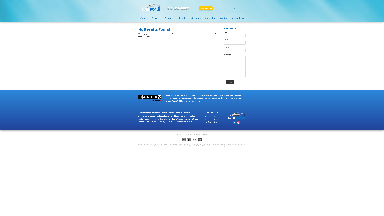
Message (227, 55)
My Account (237, 9)
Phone (227, 47)
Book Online (205, 8)
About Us (210, 18)
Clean (143, 18)
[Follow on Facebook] (234, 122)
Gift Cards (196, 18)
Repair (182, 18)
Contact (224, 18)
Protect (156, 18)
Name (227, 32)
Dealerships (237, 18)
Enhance (169, 18)
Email (226, 40)
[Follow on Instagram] (238, 122)
